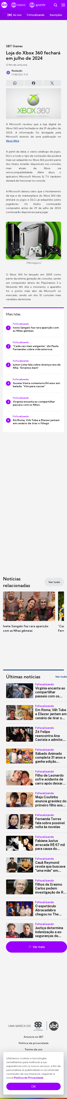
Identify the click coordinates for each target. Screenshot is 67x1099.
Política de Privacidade (29, 1077)
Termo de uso (33, 1049)
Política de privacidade (34, 1043)
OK (33, 1086)
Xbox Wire (12, 141)
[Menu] (63, 5)
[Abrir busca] (55, 5)
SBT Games (14, 46)
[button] (29, 616)
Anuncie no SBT (34, 1036)
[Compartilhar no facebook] (33, 83)
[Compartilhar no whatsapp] (15, 83)
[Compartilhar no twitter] (52, 83)
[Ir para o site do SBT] (53, 1026)
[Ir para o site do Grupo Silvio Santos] (28, 1026)
